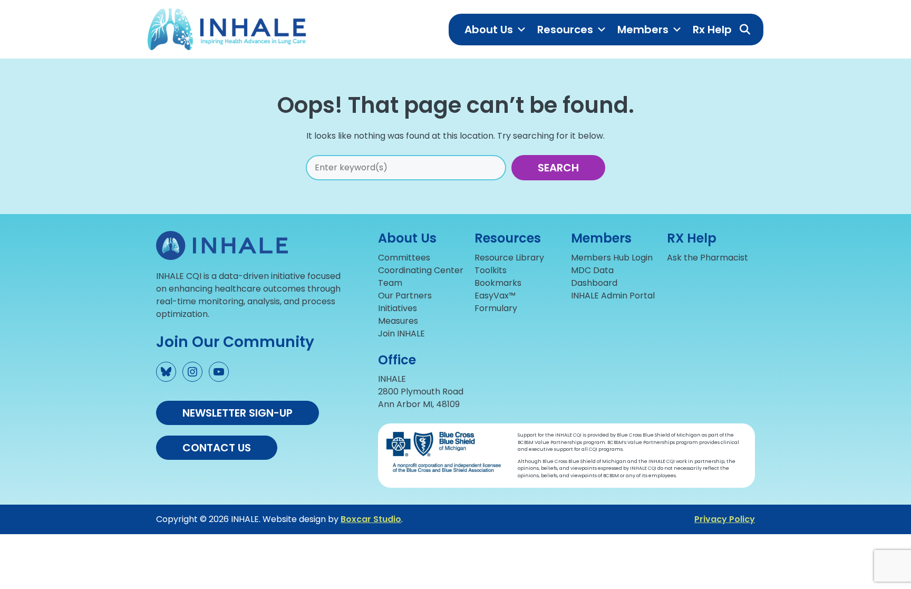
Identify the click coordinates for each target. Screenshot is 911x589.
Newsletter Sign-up (237, 412)
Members (642, 29)
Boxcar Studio (371, 519)
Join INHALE (401, 333)
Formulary (495, 308)
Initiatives (397, 308)
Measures (398, 321)
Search (558, 167)
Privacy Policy (724, 519)
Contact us (216, 447)
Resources (565, 29)
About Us (488, 29)
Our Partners (405, 295)
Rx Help (712, 29)
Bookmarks (497, 283)
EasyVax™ (495, 295)
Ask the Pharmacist (707, 258)
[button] (745, 29)
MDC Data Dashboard (594, 276)
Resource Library (509, 258)
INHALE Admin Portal (613, 295)
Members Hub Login (612, 258)
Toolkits (490, 270)
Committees (404, 258)
